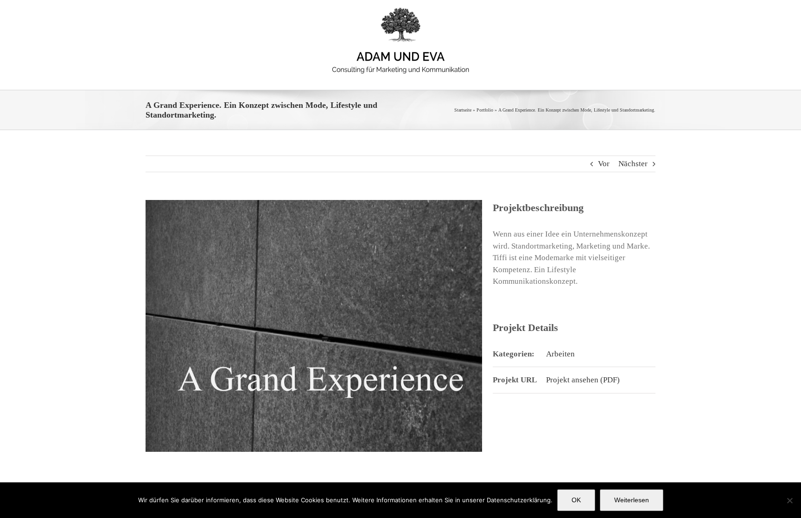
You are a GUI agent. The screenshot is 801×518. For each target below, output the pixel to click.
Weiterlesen (631, 500)
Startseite (462, 109)
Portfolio (485, 109)
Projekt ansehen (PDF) (583, 379)
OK (576, 500)
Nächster (633, 163)
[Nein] (789, 500)
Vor (604, 163)
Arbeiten (560, 353)
